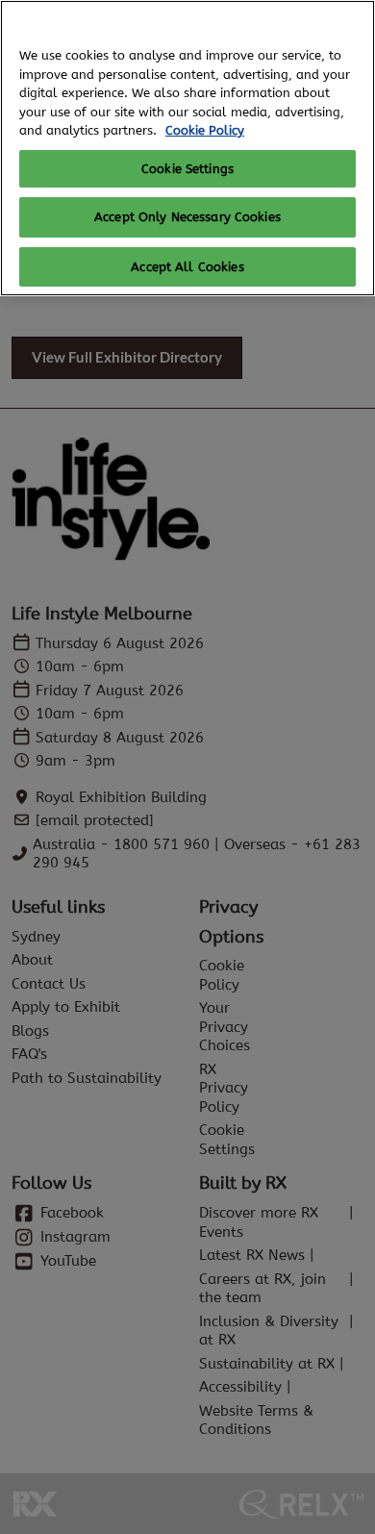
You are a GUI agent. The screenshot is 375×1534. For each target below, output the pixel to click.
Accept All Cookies (187, 267)
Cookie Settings (187, 169)
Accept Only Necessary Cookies (187, 217)
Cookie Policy (204, 130)
